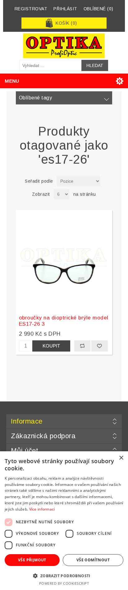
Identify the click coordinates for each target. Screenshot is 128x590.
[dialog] (64, 520)
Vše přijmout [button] (32, 560)
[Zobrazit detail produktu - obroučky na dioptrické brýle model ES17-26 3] (64, 260)
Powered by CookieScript (64, 583)
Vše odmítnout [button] (93, 560)
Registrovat (31, 8)
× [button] (121, 458)
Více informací (42, 509)
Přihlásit (65, 8)
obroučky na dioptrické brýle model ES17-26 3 (63, 321)
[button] (64, 575)
